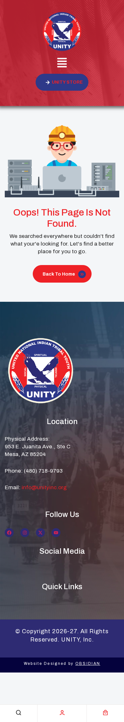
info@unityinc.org (44, 487)
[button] (62, 63)
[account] (62, 713)
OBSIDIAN (87, 663)
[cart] (105, 713)
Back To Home (59, 274)
